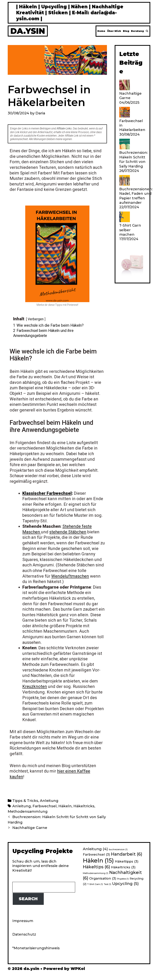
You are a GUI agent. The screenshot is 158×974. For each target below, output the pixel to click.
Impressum (22, 921)
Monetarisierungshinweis (37, 948)
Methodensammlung (28, 811)
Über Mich (114, 31)
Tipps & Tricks (25, 800)
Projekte (123, 879)
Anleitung (49, 800)
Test (107, 884)
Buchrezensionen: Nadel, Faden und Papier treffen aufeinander (136, 196)
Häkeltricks (83, 806)
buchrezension (118, 849)
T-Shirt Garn (95, 884)
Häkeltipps (126, 861)
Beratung (137, 31)
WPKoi (78, 968)
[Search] (147, 31)
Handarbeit (126, 854)
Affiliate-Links (64, 128)
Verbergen (36, 319)
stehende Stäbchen (67, 531)
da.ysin (27, 31)
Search (28, 898)
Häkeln (65, 806)
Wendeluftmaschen (70, 576)
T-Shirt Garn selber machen (130, 230)
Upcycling (125, 883)
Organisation (102, 878)
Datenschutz (24, 934)
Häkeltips (96, 866)
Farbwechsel (45, 806)
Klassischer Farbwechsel (47, 493)
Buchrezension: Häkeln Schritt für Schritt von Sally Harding (133, 159)
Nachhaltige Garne (29, 827)
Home (101, 31)
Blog (126, 31)
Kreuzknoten (34, 686)
